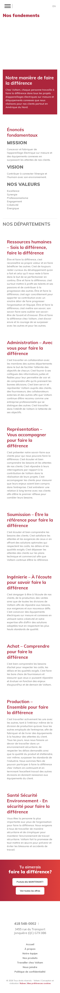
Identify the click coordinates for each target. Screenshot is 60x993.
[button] (7, 6)
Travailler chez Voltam (30, 962)
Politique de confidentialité (30, 971)
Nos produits (30, 958)
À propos (30, 948)
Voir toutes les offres (30, 890)
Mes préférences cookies (39, 983)
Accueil (30, 944)
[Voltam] (27, 6)
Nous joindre (30, 967)
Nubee (23, 983)
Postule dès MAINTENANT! (30, 882)
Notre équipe (30, 953)
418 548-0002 (25, 923)
